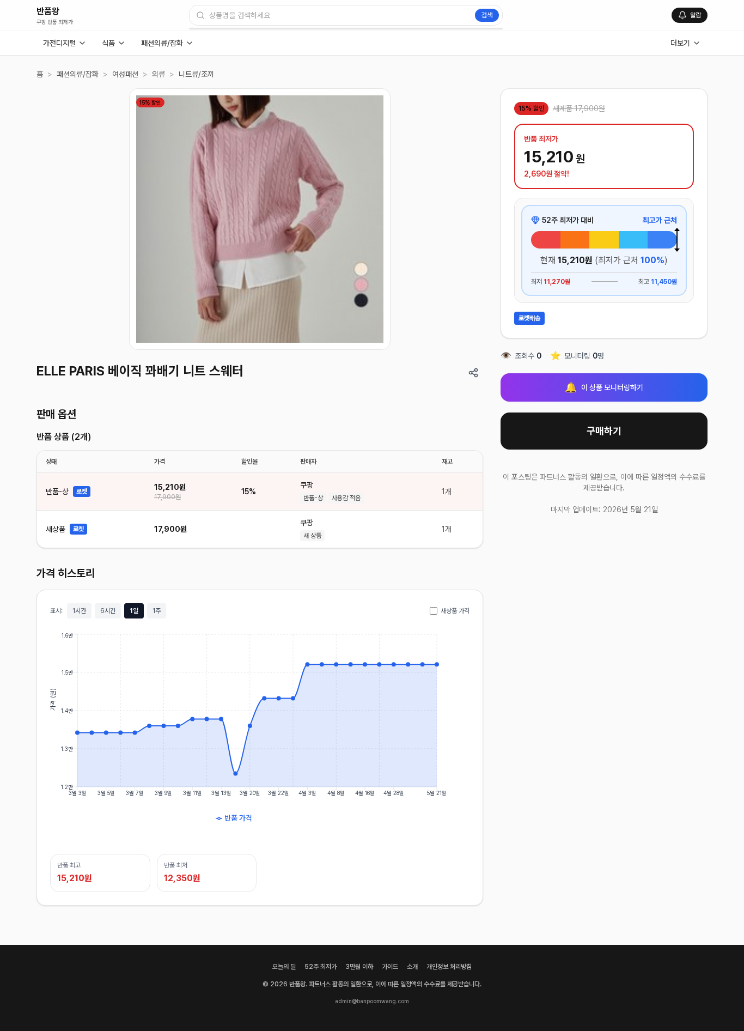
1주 (157, 611)
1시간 (79, 611)
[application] (259, 736)
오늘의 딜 (284, 967)
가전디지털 (59, 43)
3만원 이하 (359, 967)
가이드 (390, 967)
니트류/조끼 (196, 74)
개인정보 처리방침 (449, 967)
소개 (412, 967)
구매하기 (604, 430)
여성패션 (125, 74)
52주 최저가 (320, 967)
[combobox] (346, 15)
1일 (134, 611)
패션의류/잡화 (162, 43)
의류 (158, 74)
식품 (108, 43)
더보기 (680, 43)
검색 (486, 15)
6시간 (107, 611)
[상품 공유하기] (473, 373)
